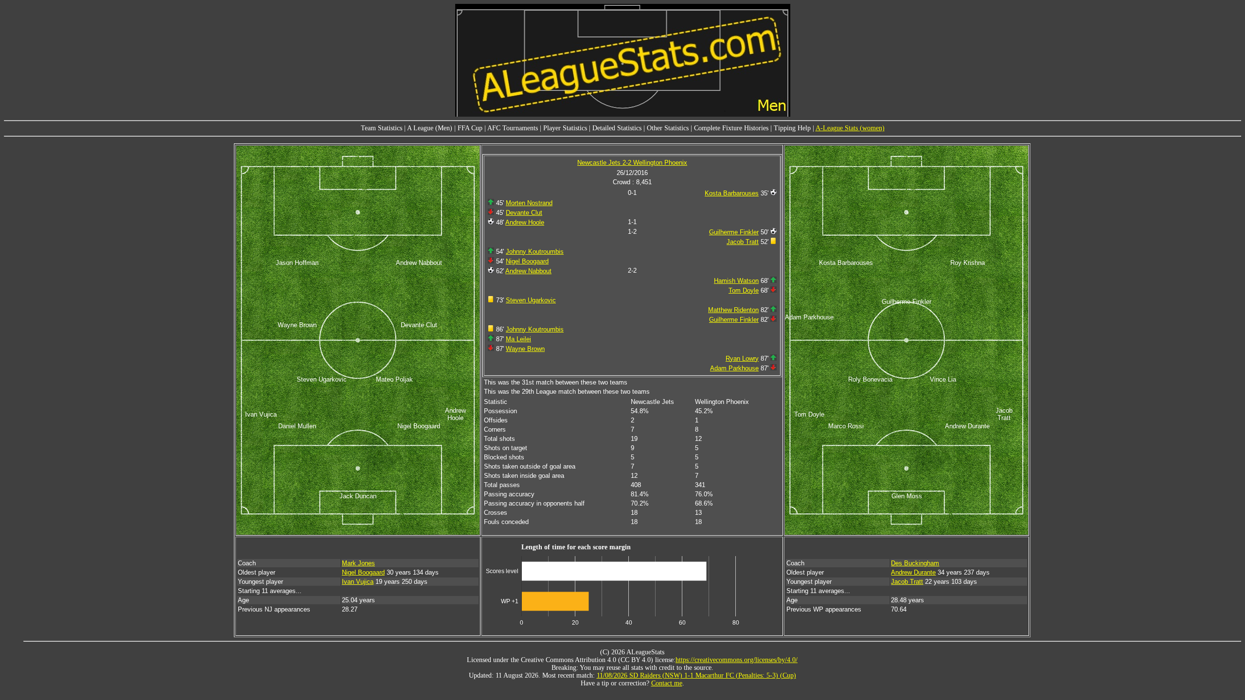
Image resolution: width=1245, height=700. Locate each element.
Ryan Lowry (742, 358)
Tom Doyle (744, 290)
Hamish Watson (736, 280)
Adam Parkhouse (734, 368)
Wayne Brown (525, 348)
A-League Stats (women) (850, 128)
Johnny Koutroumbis (535, 251)
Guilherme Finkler (734, 232)
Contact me (666, 683)
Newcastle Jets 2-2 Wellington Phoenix (632, 162)
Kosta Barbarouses (732, 193)
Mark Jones (358, 563)
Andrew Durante (913, 572)
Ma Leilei (518, 339)
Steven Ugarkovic (531, 300)
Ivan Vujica (358, 581)
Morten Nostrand (529, 203)
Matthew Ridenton (733, 310)
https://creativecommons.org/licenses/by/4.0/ (737, 660)
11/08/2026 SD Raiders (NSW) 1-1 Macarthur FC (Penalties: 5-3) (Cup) (696, 675)
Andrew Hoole (524, 222)
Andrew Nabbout (528, 271)
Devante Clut (524, 212)
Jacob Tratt (743, 241)
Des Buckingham (915, 563)
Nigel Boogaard (527, 261)
